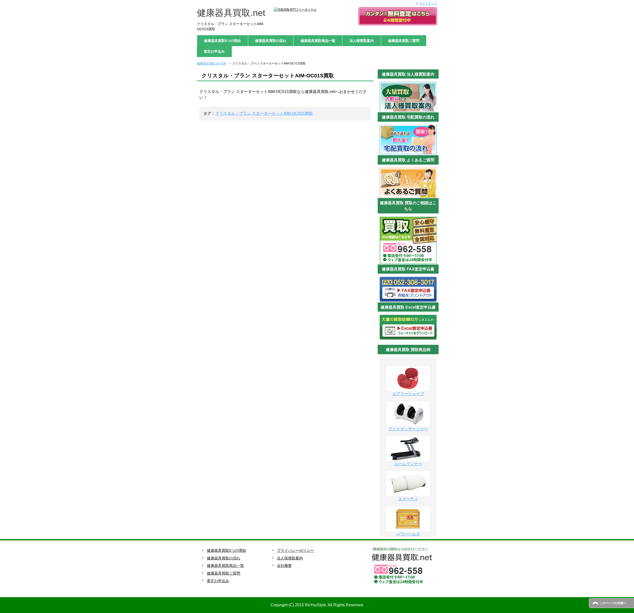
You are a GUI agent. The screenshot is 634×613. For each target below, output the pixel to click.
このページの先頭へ (613, 603)
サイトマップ (428, 3)
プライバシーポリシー (295, 550)
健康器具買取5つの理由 (222, 41)
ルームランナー (408, 464)
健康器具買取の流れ (270, 41)
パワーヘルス (408, 534)
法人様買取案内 (361, 41)
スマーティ (408, 499)
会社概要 (284, 565)
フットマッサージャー (408, 429)
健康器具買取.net (231, 13)
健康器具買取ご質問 (403, 41)
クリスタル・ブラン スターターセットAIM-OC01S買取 (264, 113)
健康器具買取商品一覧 (318, 41)
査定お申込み (214, 51)
